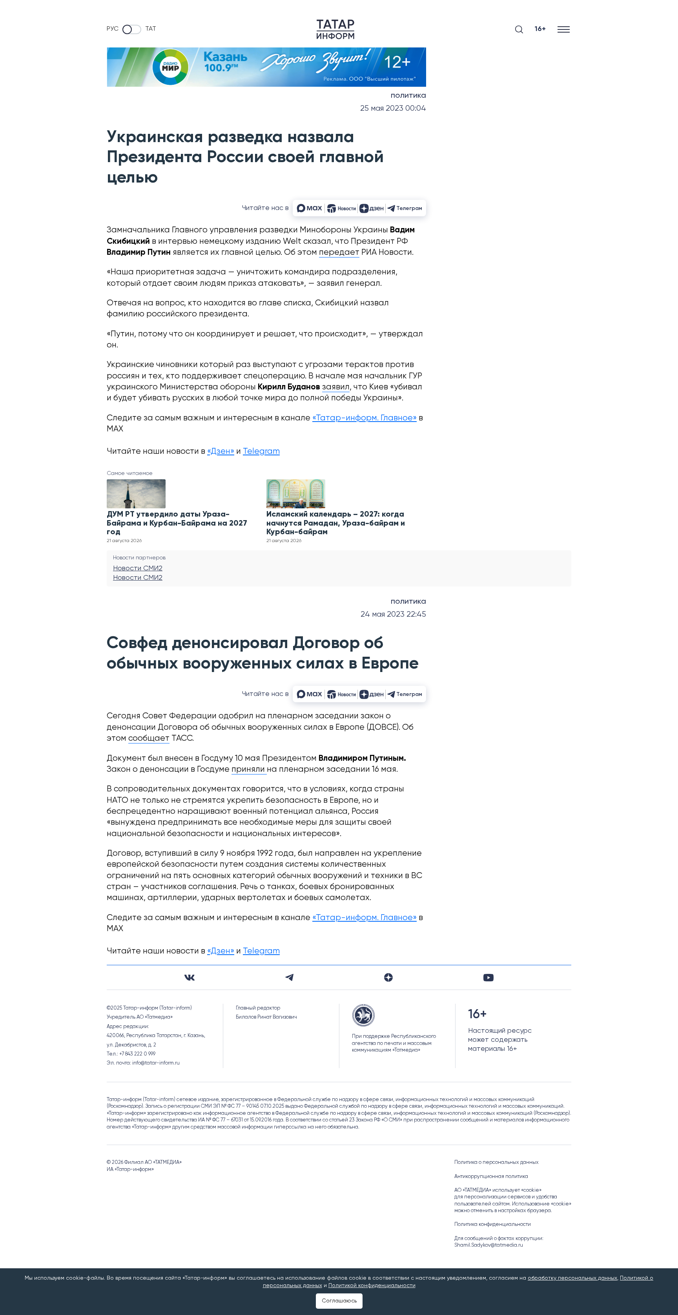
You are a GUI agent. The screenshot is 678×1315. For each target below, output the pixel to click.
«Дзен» (220, 451)
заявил (336, 387)
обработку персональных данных (572, 1278)
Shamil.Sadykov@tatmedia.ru (488, 1245)
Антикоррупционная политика (491, 1176)
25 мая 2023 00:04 (393, 108)
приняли (249, 769)
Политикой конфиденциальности (372, 1285)
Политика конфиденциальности (492, 1224)
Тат (150, 29)
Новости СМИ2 (137, 568)
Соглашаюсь (339, 1301)
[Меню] (564, 29)
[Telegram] (289, 977)
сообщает (149, 738)
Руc (112, 29)
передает (339, 252)
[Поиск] (519, 29)
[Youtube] (488, 977)
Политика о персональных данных (496, 1162)
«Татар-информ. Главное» (364, 418)
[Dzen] (388, 977)
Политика (408, 96)
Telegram (261, 451)
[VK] (189, 977)
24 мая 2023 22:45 (393, 614)
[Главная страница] (335, 29)
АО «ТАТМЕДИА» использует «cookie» (497, 1190)
